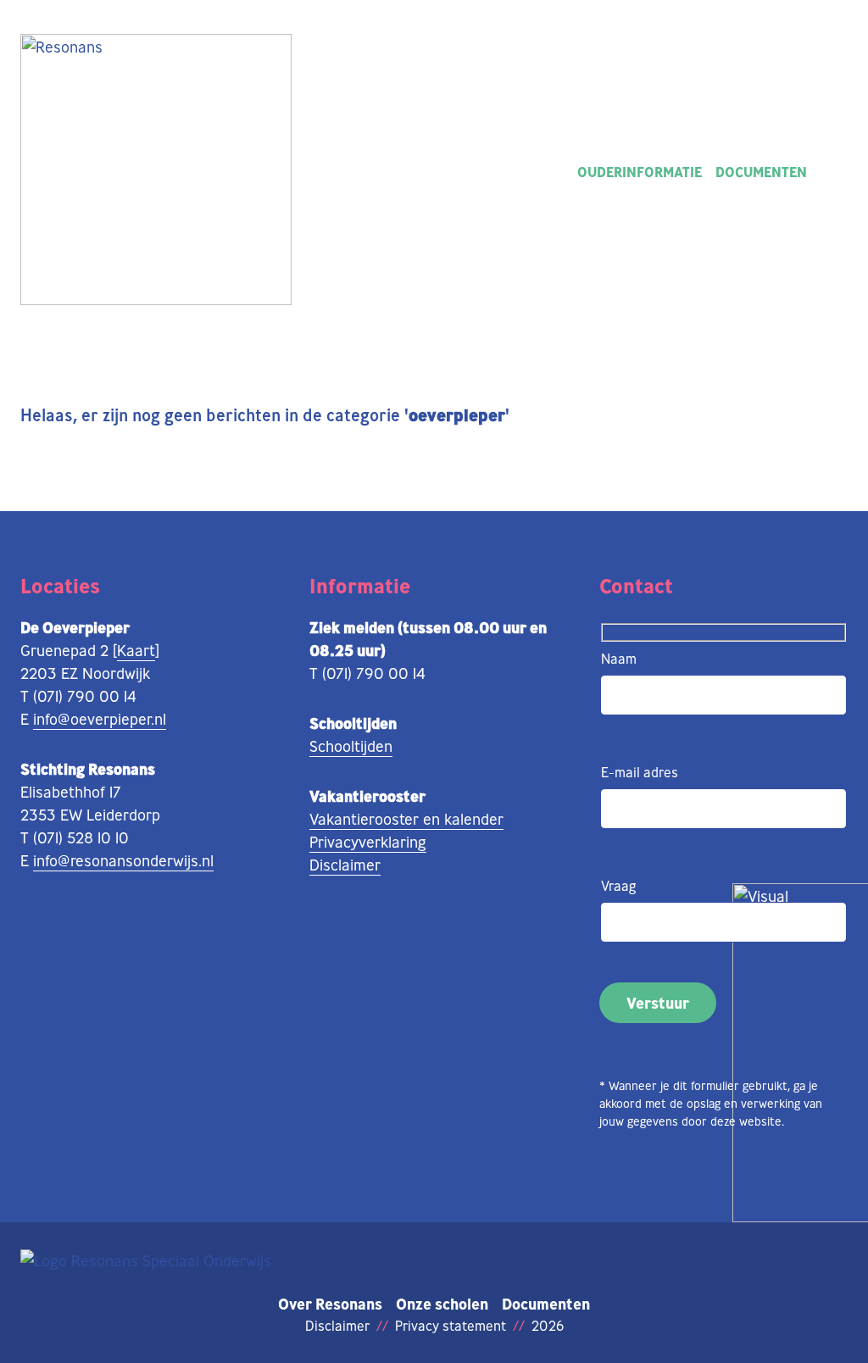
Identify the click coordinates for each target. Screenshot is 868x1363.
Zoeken (834, 172)
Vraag (618, 885)
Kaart (136, 650)
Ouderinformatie (639, 172)
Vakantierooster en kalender (406, 819)
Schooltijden (350, 746)
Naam (619, 658)
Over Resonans (330, 1303)
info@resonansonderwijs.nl (123, 860)
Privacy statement (450, 1325)
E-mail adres (639, 772)
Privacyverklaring (367, 842)
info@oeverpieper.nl (99, 719)
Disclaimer (345, 864)
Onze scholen (442, 1303)
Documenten (761, 172)
